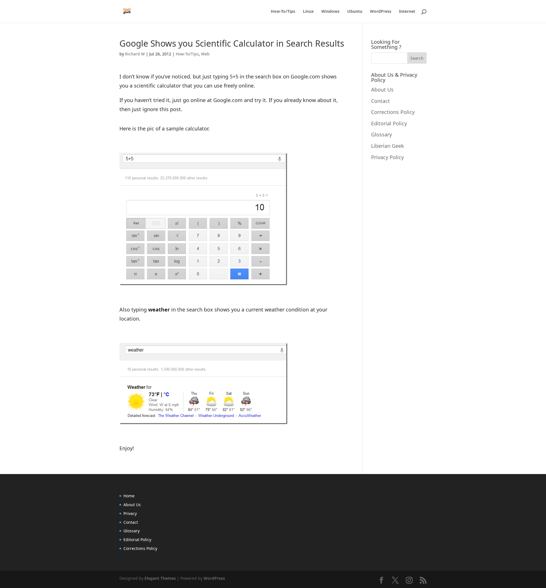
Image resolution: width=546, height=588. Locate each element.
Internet (407, 11)
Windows (330, 11)
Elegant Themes (160, 578)
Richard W (135, 54)
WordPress (380, 11)
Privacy (130, 513)
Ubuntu (354, 11)
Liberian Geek (387, 145)
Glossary (381, 134)
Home (129, 495)
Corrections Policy (393, 112)
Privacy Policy (387, 157)
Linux (308, 11)
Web (205, 54)
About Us (382, 89)
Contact (380, 100)
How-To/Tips (283, 11)
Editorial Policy (389, 123)
